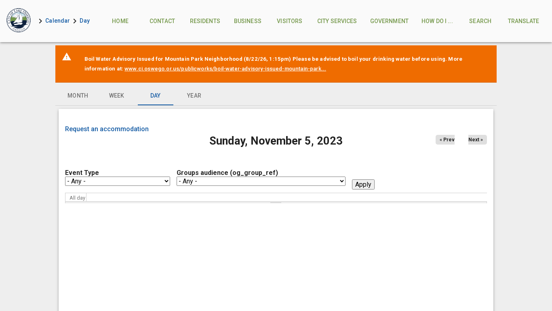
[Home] (17, 21)
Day (84, 20)
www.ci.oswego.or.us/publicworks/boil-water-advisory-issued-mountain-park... (225, 69)
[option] (78, 95)
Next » (475, 140)
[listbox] (276, 95)
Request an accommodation (107, 129)
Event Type (82, 173)
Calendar (57, 20)
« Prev (447, 140)
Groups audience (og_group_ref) (227, 173)
